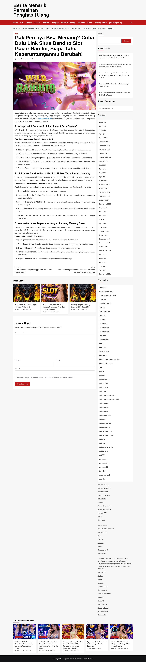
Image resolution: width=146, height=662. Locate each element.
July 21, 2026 (25, 309)
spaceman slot (104, 463)
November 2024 (104, 196)
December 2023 (104, 239)
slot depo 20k (104, 407)
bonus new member (104, 509)
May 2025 (102, 173)
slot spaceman (102, 525)
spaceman (102, 459)
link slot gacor (102, 604)
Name (17, 360)
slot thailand (103, 451)
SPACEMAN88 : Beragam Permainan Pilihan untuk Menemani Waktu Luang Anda (114, 57)
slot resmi (102, 443)
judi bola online (104, 311)
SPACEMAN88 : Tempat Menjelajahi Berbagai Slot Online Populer (114, 94)
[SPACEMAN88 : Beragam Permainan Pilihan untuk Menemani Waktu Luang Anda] (24, 631)
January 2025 (103, 188)
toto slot (102, 471)
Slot (21, 23)
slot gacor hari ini (45, 118)
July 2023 (102, 258)
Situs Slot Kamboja (68, 23)
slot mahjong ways (105, 431)
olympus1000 (103, 339)
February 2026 (104, 142)
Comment (19, 333)
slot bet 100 (102, 572)
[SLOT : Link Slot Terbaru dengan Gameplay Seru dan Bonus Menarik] (54, 293)
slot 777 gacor (104, 379)
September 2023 (105, 250)
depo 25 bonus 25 (105, 303)
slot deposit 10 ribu (104, 488)
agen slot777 (103, 287)
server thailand (103, 491)
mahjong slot (103, 323)
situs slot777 (102, 615)
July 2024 (102, 212)
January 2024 (103, 235)
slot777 (101, 455)
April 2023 (102, 270)
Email (58, 360)
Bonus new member (104, 593)
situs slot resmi (103, 550)
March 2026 (103, 138)
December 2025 (104, 145)
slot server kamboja (106, 447)
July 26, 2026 (49, 650)
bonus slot (102, 299)
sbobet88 (102, 347)
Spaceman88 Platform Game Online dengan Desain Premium (114, 85)
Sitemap (29, 23)
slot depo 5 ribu (103, 608)
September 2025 (105, 157)
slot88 (100, 546)
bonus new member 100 (107, 295)
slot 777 (102, 375)
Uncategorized (104, 475)
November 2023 (104, 243)
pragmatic (101, 502)
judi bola (102, 307)
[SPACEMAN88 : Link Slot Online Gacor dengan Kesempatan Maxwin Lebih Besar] (49, 631)
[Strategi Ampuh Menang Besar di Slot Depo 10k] (83, 293)
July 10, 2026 (81, 309)
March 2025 (103, 180)
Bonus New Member (106, 291)
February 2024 (104, 231)
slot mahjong (102, 553)
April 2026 (102, 134)
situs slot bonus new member (109, 359)
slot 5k (101, 371)
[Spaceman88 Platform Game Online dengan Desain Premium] (97, 631)
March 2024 (103, 227)
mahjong (102, 319)
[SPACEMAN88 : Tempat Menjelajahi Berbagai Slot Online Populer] (121, 631)
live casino (102, 315)
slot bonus (102, 391)
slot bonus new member (107, 395)
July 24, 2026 (73, 650)
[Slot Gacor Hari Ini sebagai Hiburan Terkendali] (26, 293)
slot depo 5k (103, 411)
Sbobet (37, 23)
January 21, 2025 (26, 59)
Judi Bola (46, 23)
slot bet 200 (103, 383)
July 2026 (102, 122)
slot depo (101, 601)
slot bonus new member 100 (109, 399)
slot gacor (102, 419)
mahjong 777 (102, 513)
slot (99, 536)
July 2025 (102, 165)
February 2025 (104, 184)
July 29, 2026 (25, 650)
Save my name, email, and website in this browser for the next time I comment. (45, 377)
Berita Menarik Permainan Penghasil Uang (31, 10)
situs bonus (103, 355)
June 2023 (102, 262)
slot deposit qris (103, 484)
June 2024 (102, 215)
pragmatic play (103, 586)
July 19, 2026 (53, 312)
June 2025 (102, 169)
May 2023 (102, 266)
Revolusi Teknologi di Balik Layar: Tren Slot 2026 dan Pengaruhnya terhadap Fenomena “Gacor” (114, 75)
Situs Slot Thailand (85, 23)
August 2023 (103, 254)
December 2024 (104, 192)
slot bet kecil (103, 387)
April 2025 (102, 177)
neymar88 (102, 335)
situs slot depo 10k (105, 363)
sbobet (101, 343)
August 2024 (103, 208)
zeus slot (102, 479)
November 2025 (104, 149)
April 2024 (102, 223)
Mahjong (55, 23)
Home (15, 23)
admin (18, 59)
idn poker (101, 583)
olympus (100, 539)
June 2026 (102, 126)
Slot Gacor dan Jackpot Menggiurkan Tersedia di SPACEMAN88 (33, 269)
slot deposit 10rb (105, 415)
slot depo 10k (104, 403)
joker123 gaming (115, 23)
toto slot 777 (102, 499)
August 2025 (103, 161)
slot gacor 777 (102, 532)
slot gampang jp (104, 427)
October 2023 (104, 247)
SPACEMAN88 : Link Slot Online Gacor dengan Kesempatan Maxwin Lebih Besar (115, 65)
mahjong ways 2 (101, 23)
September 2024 (105, 204)
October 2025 (104, 153)
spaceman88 (103, 467)
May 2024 (102, 219)
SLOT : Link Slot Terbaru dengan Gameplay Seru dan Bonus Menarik (54, 307)
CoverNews (79, 659)
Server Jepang (104, 351)
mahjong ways (104, 327)
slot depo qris (102, 590)
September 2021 (105, 274)
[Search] (131, 23)
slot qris (102, 439)
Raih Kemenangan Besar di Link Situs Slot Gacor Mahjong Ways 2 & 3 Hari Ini (76, 269)
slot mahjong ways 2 (106, 435)
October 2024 (104, 200)
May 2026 (102, 130)
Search (101, 33)
